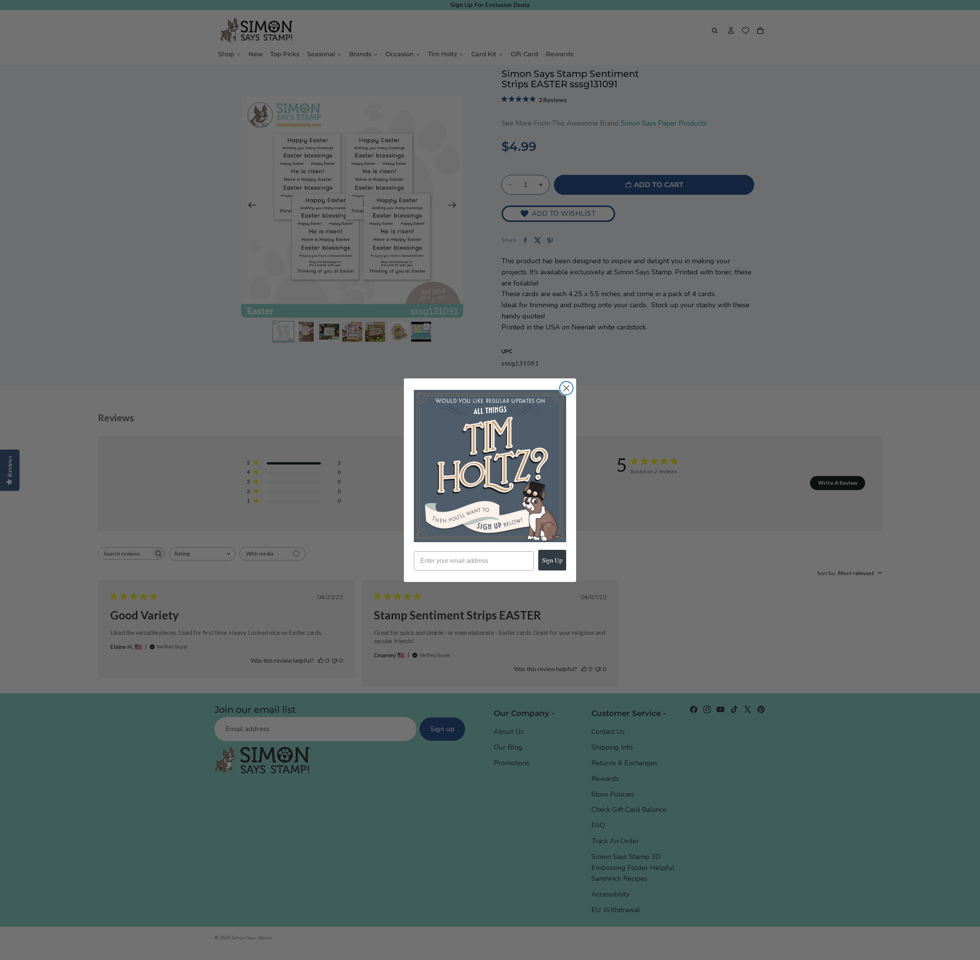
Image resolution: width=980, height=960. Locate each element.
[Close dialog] (566, 388)
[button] (490, 466)
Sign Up (552, 560)
